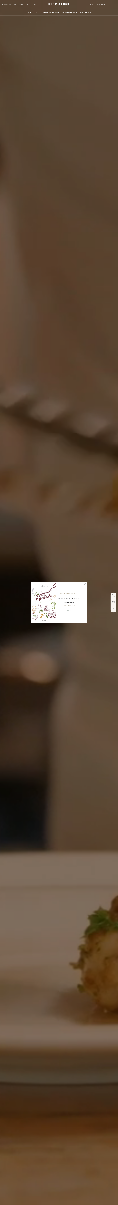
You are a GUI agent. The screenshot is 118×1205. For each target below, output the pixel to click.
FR (112, 4)
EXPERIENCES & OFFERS (8, 4)
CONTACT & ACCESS (103, 4)
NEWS (35, 4)
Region (21, 4)
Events (28, 4)
